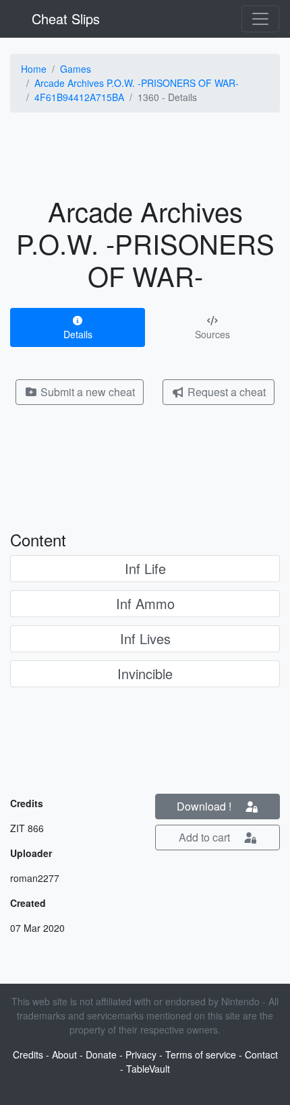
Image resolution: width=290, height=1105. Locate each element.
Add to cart (206, 837)
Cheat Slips (64, 18)
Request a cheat (225, 392)
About (64, 1054)
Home (34, 68)
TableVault (148, 1068)
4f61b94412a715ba (79, 97)
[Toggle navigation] (260, 18)
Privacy (140, 1054)
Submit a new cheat (86, 392)
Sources (212, 334)
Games (75, 68)
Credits (28, 1054)
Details (77, 334)
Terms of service (200, 1054)
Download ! (205, 806)
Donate (101, 1054)
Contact (261, 1054)
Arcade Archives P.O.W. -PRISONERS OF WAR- (136, 83)
